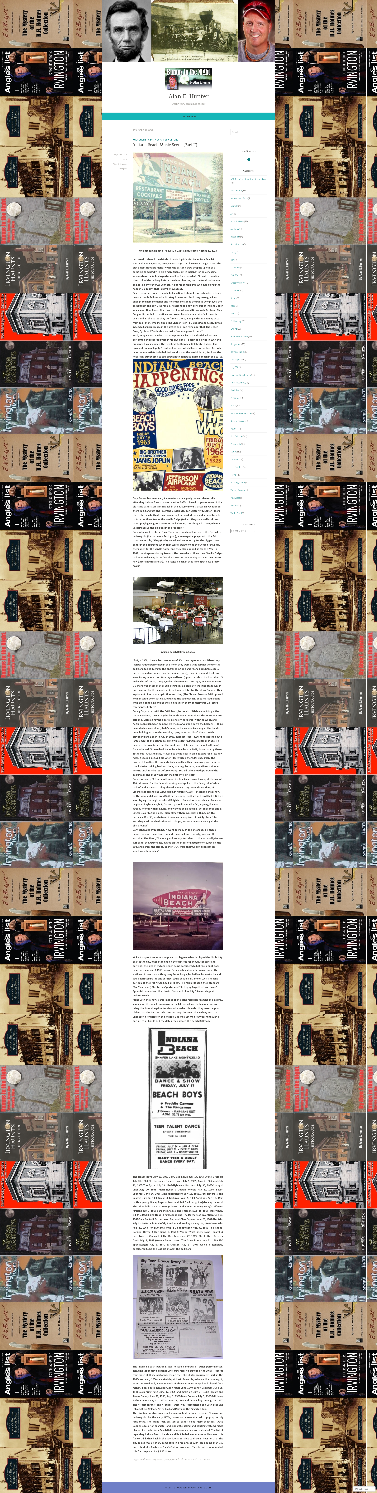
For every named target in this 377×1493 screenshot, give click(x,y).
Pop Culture (170, 139)
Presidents (235, 443)
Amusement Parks (143, 139)
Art (231, 213)
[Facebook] (249, 159)
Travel (233, 474)
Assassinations (237, 221)
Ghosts (233, 328)
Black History (236, 244)
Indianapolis (236, 359)
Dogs (232, 305)
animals (234, 205)
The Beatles (236, 467)
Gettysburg (235, 321)
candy (233, 252)
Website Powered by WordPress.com (188, 1487)
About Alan (189, 116)
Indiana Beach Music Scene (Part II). (165, 145)
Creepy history (237, 282)
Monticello (193, 1459)
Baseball (234, 236)
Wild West (235, 497)
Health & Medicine (239, 336)
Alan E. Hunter (188, 96)
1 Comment (205, 1459)
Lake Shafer (181, 1459)
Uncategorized (237, 482)
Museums (234, 397)
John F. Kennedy (238, 382)
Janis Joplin (169, 1459)
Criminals (234, 290)
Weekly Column (237, 489)
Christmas (235, 267)
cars (232, 259)
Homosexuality (237, 351)
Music (158, 139)
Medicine (234, 390)
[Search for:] (248, 132)
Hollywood (235, 344)
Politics (233, 428)
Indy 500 (234, 367)
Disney (233, 298)
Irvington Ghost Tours (240, 374)
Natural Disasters (238, 420)
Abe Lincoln (236, 190)
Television (235, 459)
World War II (236, 513)
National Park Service (240, 413)
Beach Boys (145, 1459)
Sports (233, 451)
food (232, 313)
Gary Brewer (157, 1459)
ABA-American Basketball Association (248, 179)
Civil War (234, 275)
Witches (234, 505)
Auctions (234, 228)
